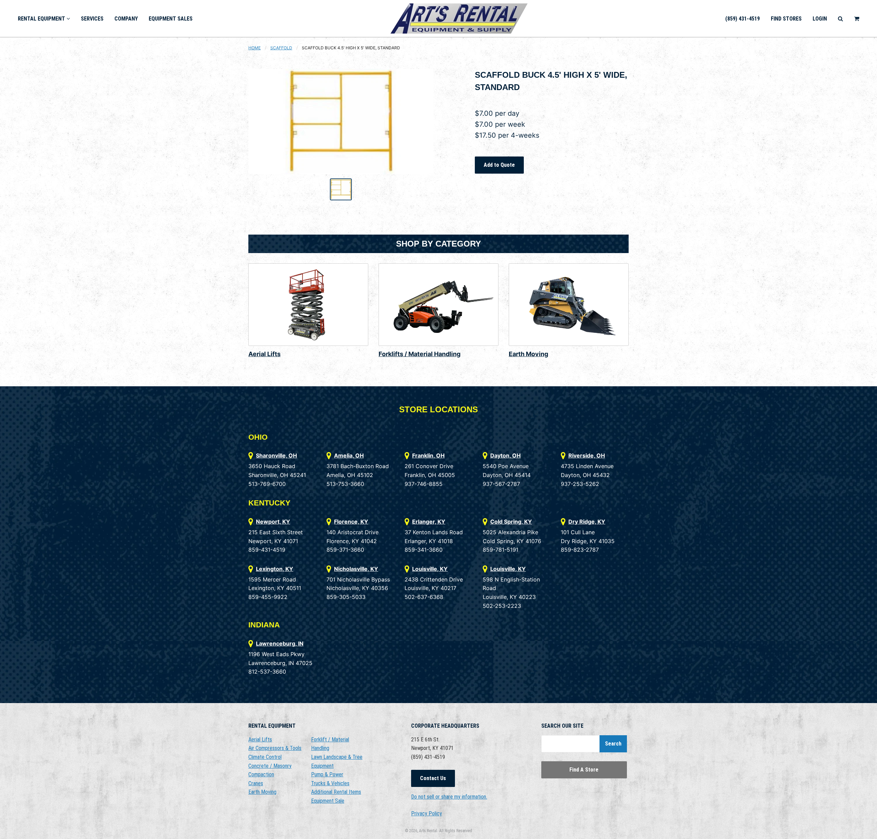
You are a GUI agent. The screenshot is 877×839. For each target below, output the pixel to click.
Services (92, 18)
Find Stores (786, 18)
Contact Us (433, 778)
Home (254, 47)
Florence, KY (351, 521)
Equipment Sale (327, 801)
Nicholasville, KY (356, 568)
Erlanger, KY (428, 521)
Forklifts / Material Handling (419, 354)
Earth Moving (528, 354)
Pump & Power (327, 774)
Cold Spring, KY (511, 521)
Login (820, 18)
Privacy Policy (426, 813)
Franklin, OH (428, 455)
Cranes (255, 783)
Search (613, 743)
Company (126, 18)
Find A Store (583, 769)
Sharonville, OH (276, 455)
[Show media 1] (341, 189)
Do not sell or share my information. (449, 796)
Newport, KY (273, 521)
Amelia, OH (349, 455)
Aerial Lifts (264, 354)
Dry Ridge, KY (586, 521)
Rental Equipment (42, 18)
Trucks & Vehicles (330, 783)
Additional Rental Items (336, 792)
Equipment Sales (171, 18)
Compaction (261, 774)
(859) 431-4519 (742, 18)
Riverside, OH (586, 455)
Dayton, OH (505, 455)
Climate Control (265, 757)
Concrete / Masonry (270, 766)
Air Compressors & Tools (274, 748)
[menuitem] (43, 18)
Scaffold (281, 47)
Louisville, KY (430, 568)
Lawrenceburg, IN (280, 643)
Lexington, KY (274, 568)
